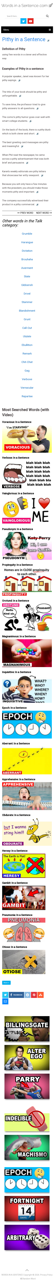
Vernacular (27, 387)
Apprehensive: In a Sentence (18, 779)
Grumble (27, 233)
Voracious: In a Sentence (16, 421)
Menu (6, 29)
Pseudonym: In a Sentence (17, 529)
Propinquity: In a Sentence (17, 564)
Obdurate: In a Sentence (16, 815)
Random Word (29, 1279)
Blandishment (27, 310)
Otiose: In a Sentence (14, 946)
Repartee (27, 396)
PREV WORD (26, 213)
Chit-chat (27, 362)
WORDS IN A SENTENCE (12, 1275)
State (27, 276)
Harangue (27, 242)
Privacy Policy (46, 1275)
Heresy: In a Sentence (15, 850)
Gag (27, 370)
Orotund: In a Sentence (15, 600)
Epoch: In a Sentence (14, 707)
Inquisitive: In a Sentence (16, 672)
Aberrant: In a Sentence (16, 743)
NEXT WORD (43, 213)
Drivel (27, 293)
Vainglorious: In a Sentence (18, 493)
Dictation (27, 250)
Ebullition (27, 345)
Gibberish (27, 285)
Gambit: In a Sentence (15, 882)
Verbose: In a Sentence (15, 457)
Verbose (27, 379)
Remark (27, 353)
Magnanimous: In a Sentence (19, 636)
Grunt (27, 319)
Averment (27, 268)
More (6, 983)
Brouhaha (27, 259)
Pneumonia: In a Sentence (17, 914)
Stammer (27, 302)
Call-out (27, 328)
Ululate (27, 336)
